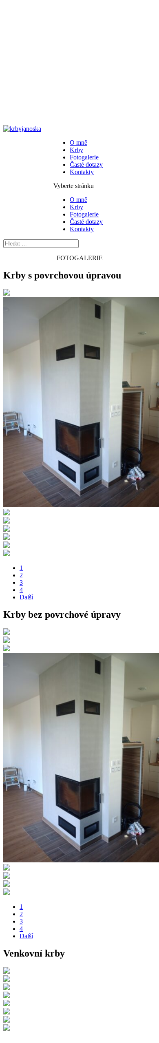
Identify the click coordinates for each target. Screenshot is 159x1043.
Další (26, 597)
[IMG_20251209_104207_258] (6, 513)
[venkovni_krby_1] (6, 1020)
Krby (76, 149)
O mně (78, 142)
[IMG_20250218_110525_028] (6, 529)
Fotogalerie (84, 157)
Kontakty (82, 171)
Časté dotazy (86, 164)
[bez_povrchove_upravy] (6, 632)
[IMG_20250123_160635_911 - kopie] (6, 868)
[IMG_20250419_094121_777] (6, 293)
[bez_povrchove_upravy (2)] (6, 876)
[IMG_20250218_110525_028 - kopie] (6, 884)
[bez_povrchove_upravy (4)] (6, 892)
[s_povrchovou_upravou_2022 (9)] (6, 553)
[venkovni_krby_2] (6, 1012)
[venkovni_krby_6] (6, 971)
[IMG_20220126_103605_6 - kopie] (6, 648)
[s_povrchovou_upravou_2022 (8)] (6, 545)
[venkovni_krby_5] (6, 987)
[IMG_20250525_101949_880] (6, 521)
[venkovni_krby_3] (6, 1004)
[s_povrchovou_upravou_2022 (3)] (6, 537)
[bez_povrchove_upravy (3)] (6, 640)
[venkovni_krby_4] (6, 995)
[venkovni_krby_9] (6, 1028)
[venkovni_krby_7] (6, 979)
